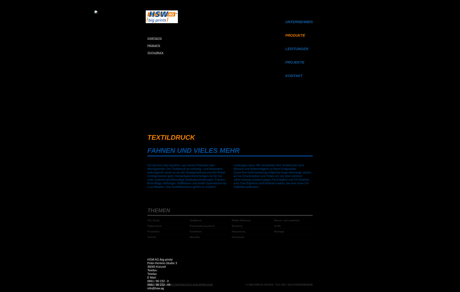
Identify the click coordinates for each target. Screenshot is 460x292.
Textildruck (155, 53)
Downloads (238, 237)
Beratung (237, 225)
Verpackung (238, 231)
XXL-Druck (153, 220)
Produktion (153, 231)
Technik (151, 237)
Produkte (153, 45)
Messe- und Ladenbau (287, 220)
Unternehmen (299, 22)
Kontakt (293, 76)
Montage (279, 231)
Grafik (277, 225)
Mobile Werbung (241, 220)
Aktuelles (195, 237)
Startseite (154, 38)
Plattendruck (154, 225)
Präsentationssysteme (202, 225)
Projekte (294, 62)
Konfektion (196, 231)
